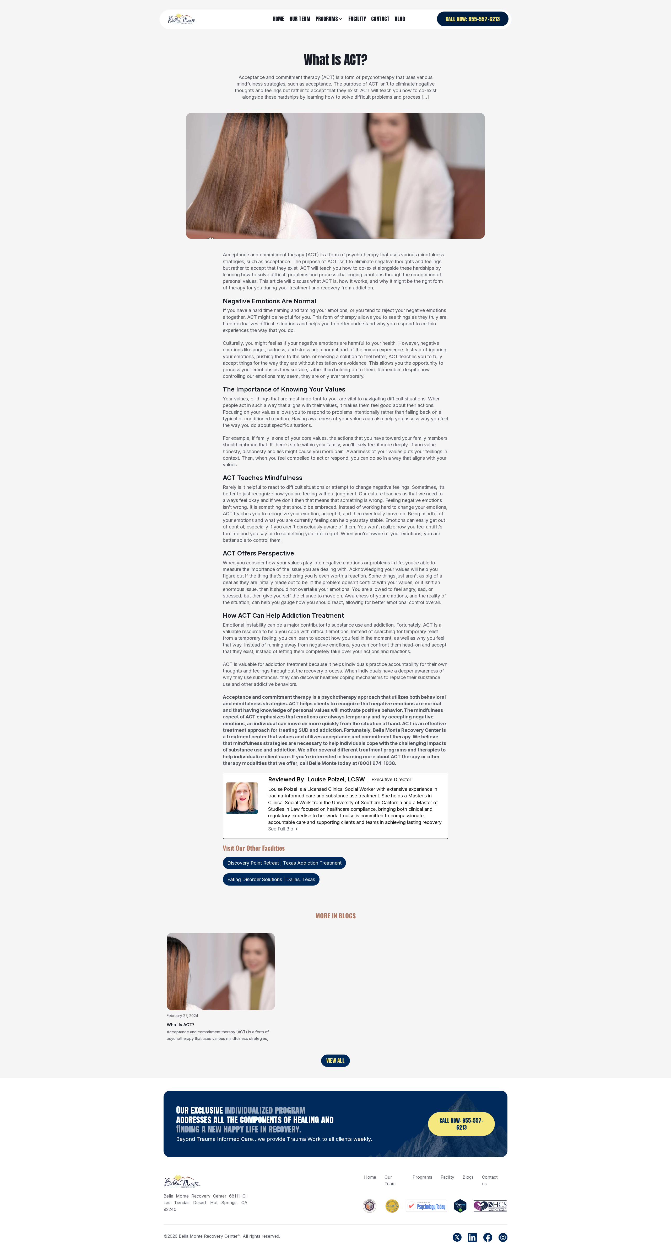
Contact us (489, 1180)
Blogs (468, 1177)
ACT (312, 254)
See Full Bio (280, 829)
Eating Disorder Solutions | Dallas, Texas (271, 879)
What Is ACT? (180, 1024)
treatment (299, 287)
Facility (447, 1177)
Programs (422, 1177)
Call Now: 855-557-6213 (473, 19)
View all (335, 1060)
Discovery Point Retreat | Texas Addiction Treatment (284, 863)
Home (370, 1177)
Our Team (390, 1180)
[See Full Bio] (296, 828)
